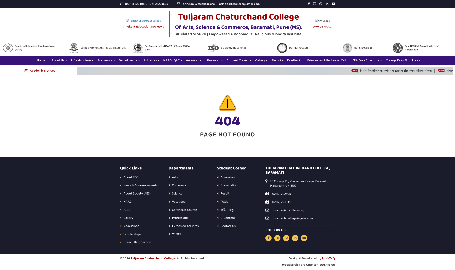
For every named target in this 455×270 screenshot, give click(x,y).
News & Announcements (141, 185)
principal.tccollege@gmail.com (239, 4)
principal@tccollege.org (199, 4)
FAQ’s (224, 201)
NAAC (128, 201)
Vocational (179, 201)
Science (177, 193)
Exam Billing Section (137, 242)
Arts (175, 177)
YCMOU (177, 234)
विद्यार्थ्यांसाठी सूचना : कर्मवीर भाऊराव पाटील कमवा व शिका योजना (390, 70)
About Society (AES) (137, 193)
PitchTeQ (328, 258)
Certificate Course (184, 209)
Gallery (128, 217)
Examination (229, 185)
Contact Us (228, 226)
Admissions (131, 226)
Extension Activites (185, 226)
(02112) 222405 (135, 4)
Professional (180, 217)
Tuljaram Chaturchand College (153, 258)
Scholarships (132, 234)
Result (225, 193)
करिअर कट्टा (227, 209)
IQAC (127, 209)
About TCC (131, 177)
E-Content (228, 217)
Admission (228, 177)
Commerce (179, 185)
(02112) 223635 (158, 4)
